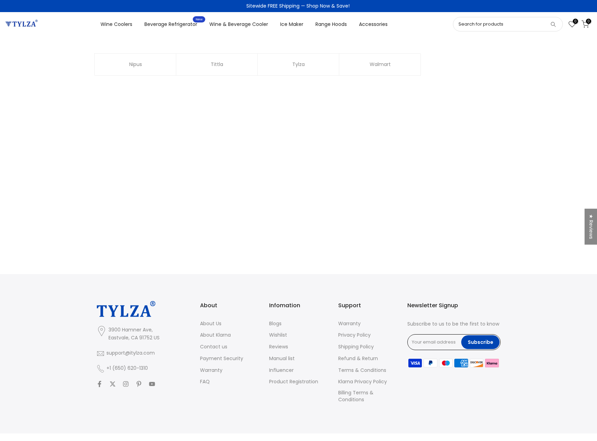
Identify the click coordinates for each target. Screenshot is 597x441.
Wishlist (278, 335)
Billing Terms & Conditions (355, 396)
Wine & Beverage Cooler (238, 24)
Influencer (281, 370)
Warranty (211, 370)
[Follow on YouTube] (152, 384)
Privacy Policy (354, 335)
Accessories (373, 24)
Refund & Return (358, 358)
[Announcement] (298, 6)
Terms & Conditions (362, 370)
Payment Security (221, 358)
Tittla (217, 64)
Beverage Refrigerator (173, 24)
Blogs (275, 323)
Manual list (282, 358)
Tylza (298, 64)
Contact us (213, 347)
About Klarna (215, 335)
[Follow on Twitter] (113, 384)
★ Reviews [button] (591, 226)
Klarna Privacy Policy (362, 382)
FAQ (205, 382)
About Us (210, 323)
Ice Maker (291, 24)
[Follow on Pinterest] (139, 384)
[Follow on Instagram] (126, 384)
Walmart (380, 64)
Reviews (278, 347)
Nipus (135, 64)
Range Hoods (331, 24)
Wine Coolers (116, 24)
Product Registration (293, 382)
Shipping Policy (356, 347)
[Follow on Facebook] (99, 384)
